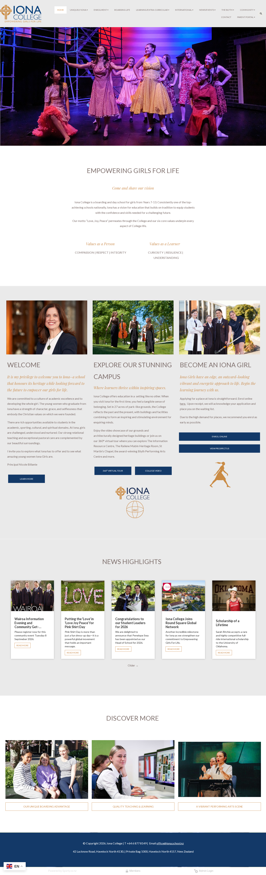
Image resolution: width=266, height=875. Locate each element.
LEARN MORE (26, 479)
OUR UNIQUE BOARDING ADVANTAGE (46, 806)
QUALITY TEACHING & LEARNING (133, 806)
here (182, 403)
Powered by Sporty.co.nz (62, 870)
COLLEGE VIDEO (153, 470)
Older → (133, 665)
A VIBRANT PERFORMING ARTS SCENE (219, 806)
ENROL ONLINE (219, 436)
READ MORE (22, 645)
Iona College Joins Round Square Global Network (181, 623)
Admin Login (205, 870)
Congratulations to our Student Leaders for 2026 (130, 623)
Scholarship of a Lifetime (227, 623)
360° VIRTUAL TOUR (113, 470)
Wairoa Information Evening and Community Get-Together (29, 623)
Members (134, 870)
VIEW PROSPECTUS (219, 448)
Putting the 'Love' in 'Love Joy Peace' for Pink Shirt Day (79, 623)
